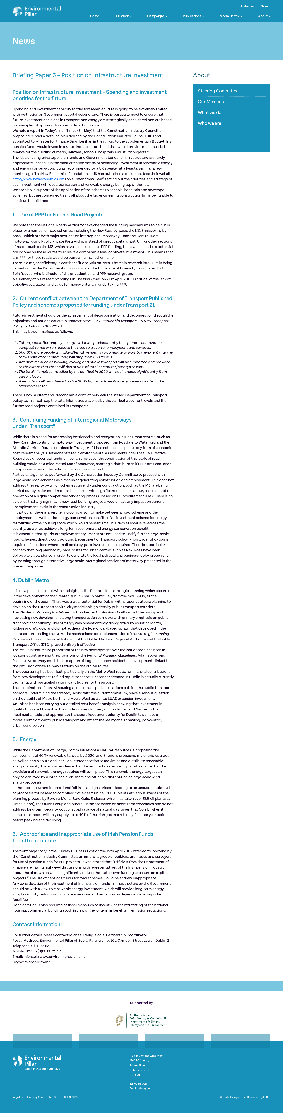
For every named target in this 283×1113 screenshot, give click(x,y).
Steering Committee (218, 91)
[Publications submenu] (203, 16)
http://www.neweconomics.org (39, 179)
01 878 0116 (140, 1083)
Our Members (211, 102)
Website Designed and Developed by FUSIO (245, 1097)
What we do (209, 112)
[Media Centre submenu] (242, 16)
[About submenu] (269, 16)
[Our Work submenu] (131, 16)
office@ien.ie (145, 1088)
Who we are (209, 123)
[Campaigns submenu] (166, 16)
